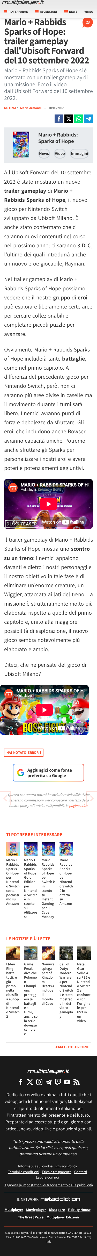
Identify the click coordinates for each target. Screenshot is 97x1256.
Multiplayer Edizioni (63, 1217)
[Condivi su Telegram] (88, 118)
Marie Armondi (31, 108)
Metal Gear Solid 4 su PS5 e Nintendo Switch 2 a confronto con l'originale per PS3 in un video (84, 992)
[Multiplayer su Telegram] (49, 1082)
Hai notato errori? (23, 752)
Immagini (79, 153)
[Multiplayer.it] (23, 2)
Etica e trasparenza (56, 1171)
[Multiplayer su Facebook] (21, 1082)
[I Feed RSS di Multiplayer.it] (76, 1082)
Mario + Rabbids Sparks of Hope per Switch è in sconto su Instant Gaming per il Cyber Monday (48, 888)
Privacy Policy (66, 1166)
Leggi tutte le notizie (72, 1047)
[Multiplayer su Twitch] (58, 1082)
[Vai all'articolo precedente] (92, 798)
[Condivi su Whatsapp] (78, 118)
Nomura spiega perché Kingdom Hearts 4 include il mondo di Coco (48, 984)
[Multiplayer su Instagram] (39, 1082)
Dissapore (57, 1209)
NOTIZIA (10, 108)
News (44, 153)
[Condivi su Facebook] (59, 118)
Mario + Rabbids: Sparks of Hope (58, 138)
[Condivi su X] (68, 118)
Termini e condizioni (23, 1171)
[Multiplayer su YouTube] (67, 1082)
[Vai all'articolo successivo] (5, 798)
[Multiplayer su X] (30, 1082)
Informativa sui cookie (35, 1166)
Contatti (80, 1171)
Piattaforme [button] (18, 11)
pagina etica (78, 805)
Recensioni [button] (48, 11)
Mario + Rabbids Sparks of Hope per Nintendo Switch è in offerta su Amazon (66, 882)
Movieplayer (36, 1209)
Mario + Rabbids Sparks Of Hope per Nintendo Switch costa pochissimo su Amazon (13, 882)
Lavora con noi (47, 1177)
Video (88, 11)
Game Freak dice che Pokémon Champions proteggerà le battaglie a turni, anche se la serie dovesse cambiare (31, 999)
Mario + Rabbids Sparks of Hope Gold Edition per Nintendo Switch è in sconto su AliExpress (31, 888)
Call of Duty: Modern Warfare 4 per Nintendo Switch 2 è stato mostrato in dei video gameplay (66, 990)
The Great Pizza (31, 1217)
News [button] (73, 11)
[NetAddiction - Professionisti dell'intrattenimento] (60, 1199)
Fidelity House (79, 1209)
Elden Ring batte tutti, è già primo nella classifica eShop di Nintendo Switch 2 (13, 990)
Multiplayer (14, 1209)
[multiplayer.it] (48, 1071)
